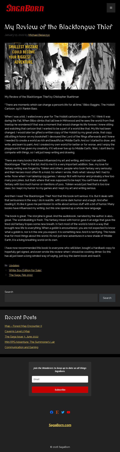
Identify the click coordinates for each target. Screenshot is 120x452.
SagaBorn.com (60, 425)
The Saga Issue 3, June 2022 (21, 336)
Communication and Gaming (21, 347)
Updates (14, 265)
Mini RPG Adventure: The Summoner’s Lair (30, 341)
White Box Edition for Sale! (25, 270)
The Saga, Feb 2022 (21, 275)
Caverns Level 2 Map (17, 331)
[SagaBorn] (25, 7)
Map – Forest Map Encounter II (23, 326)
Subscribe (60, 389)
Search (9, 291)
